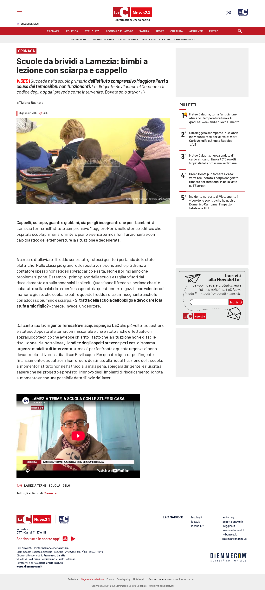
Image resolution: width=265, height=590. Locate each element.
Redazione (73, 579)
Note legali (138, 579)
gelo (66, 485)
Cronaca (50, 493)
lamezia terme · (36, 485)
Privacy (110, 579)
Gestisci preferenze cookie (163, 579)
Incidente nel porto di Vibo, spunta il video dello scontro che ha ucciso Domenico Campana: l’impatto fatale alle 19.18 (213, 202)
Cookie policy (123, 579)
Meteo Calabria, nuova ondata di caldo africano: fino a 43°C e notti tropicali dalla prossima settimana (213, 159)
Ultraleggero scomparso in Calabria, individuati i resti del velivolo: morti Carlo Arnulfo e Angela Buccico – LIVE (214, 138)
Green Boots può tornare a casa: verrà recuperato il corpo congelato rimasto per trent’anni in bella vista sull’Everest (213, 179)
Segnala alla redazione (92, 579)
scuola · (55, 485)
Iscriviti (236, 302)
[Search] (240, 31)
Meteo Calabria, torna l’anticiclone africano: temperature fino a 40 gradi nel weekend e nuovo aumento (214, 118)
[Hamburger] (18, 12)
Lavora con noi (186, 579)
